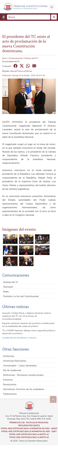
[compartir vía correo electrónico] (34, 66)
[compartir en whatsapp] (28, 66)
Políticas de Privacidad (37, 422)
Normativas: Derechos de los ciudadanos (23, 389)
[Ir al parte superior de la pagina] (53, 399)
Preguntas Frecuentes (29, 425)
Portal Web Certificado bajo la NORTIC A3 (29, 437)
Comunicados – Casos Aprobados (20, 365)
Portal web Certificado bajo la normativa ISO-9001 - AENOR (29, 428)
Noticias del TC (31, 58)
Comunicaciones (15, 58)
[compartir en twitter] (22, 66)
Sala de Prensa (16, 71)
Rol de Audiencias (12, 370)
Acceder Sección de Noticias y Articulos (19, 337)
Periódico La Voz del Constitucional (21, 296)
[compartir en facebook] (15, 66)
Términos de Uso (17, 422)
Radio (6, 291)
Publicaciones (10, 393)
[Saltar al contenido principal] (25, 7)
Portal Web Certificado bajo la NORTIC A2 (29, 434)
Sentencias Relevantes (14, 360)
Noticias (28, 71)
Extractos (8, 379)
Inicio (4, 58)
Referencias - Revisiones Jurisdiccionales (23, 375)
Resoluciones (9, 384)
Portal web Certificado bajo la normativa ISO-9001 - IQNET (29, 431)
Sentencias (8, 356)
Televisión (8, 286)
